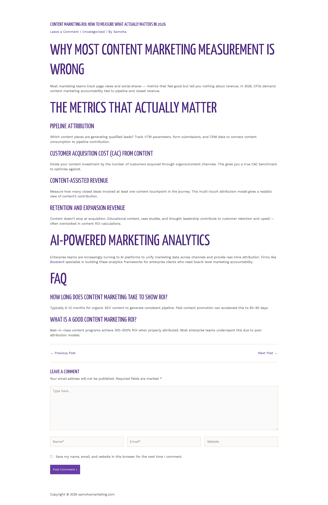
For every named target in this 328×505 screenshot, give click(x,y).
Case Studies (277, 11)
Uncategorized (93, 32)
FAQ (296, 11)
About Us (253, 11)
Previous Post (63, 353)
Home (235, 11)
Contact (312, 11)
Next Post (268, 353)
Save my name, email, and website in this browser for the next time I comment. (119, 457)
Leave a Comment (64, 32)
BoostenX (57, 262)
